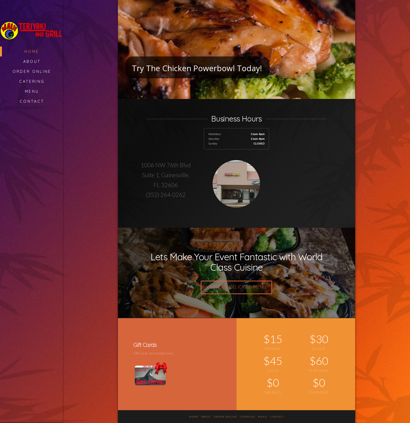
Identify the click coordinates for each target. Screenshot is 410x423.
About (206, 416)
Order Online (225, 416)
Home (193, 416)
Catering (247, 416)
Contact (277, 416)
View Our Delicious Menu (236, 286)
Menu (262, 416)
